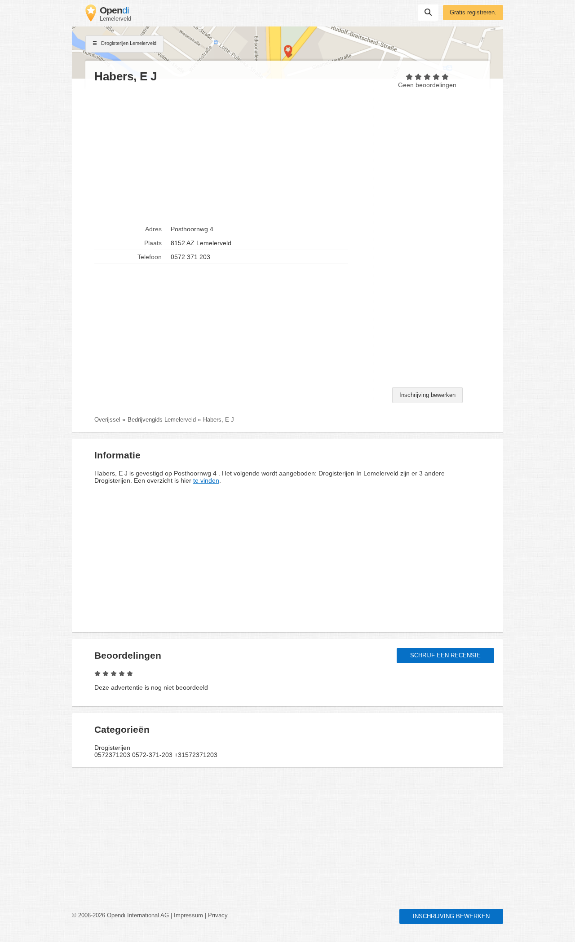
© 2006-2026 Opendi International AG (120, 915)
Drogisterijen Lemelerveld (128, 43)
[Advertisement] (229, 153)
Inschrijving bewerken (427, 395)
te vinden (206, 480)
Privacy (218, 915)
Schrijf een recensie (445, 655)
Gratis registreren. (473, 12)
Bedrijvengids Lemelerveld (162, 420)
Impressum (188, 915)
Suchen (428, 12)
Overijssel (107, 420)
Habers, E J (218, 420)
